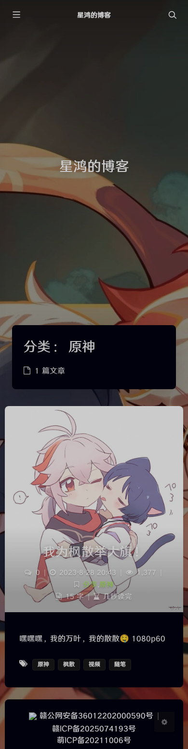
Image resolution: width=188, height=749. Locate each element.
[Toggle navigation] (172, 15)
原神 (106, 584)
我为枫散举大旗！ (94, 552)
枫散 (69, 664)
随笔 (120, 664)
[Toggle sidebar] (16, 15)
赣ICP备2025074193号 (94, 729)
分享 (90, 584)
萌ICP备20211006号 (94, 740)
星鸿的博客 (94, 15)
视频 (94, 664)
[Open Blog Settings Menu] (164, 722)
